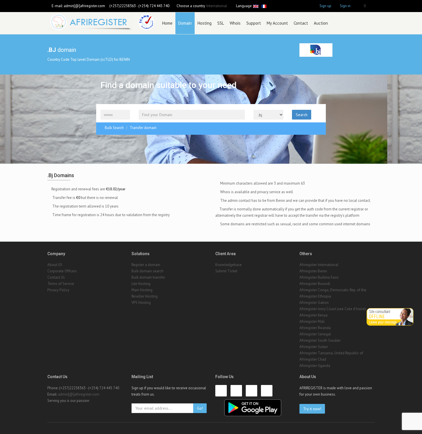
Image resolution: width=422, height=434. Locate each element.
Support (253, 23)
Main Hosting (141, 290)
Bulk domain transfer (148, 277)
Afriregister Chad (312, 359)
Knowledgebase (228, 264)
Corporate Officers (62, 271)
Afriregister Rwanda (315, 327)
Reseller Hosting (144, 296)
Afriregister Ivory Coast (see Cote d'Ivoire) (332, 308)
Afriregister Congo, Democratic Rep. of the (332, 290)
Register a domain (145, 264)
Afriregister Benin (313, 271)
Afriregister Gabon (314, 302)
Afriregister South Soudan (319, 340)
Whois (235, 23)
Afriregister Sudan (313, 346)
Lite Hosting (140, 283)
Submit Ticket (226, 271)
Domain (185, 23)
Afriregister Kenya (313, 315)
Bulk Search (114, 127)
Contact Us (56, 277)
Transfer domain (143, 127)
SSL (220, 23)
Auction (321, 23)
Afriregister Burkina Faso (318, 277)
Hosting (205, 23)
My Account (277, 23)
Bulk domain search (147, 271)
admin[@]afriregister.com (84, 5)
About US (54, 264)
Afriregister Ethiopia (315, 296)
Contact (301, 23)
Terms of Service (60, 283)
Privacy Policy (58, 290)
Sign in (345, 5)
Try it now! (312, 408)
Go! (200, 408)
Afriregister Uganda (314, 365)
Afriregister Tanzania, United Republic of (331, 353)
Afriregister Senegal (315, 334)
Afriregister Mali (312, 321)
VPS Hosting (141, 302)
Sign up (325, 5)
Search (301, 114)
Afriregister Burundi (314, 283)
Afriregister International (318, 264)
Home (167, 23)
